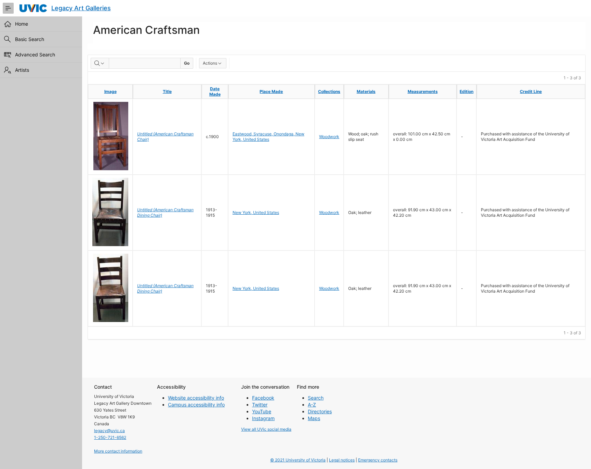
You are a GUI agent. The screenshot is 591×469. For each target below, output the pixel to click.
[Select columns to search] (100, 63)
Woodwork (329, 136)
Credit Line (531, 91)
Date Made (215, 91)
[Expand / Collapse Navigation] (8, 8)
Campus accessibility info (196, 404)
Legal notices (342, 460)
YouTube (261, 411)
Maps (314, 418)
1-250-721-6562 (110, 437)
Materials (366, 91)
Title (167, 91)
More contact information (118, 451)
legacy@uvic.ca (109, 430)
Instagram (263, 418)
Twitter (259, 404)
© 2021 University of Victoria (298, 460)
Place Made (271, 91)
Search (316, 398)
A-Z (312, 404)
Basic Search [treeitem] (29, 39)
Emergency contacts (377, 460)
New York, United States (256, 212)
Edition (466, 91)
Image (110, 91)
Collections (329, 91)
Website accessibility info (196, 398)
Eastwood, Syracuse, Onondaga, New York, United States (268, 136)
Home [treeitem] (21, 24)
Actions (210, 63)
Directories (320, 411)
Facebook (263, 398)
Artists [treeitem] (22, 70)
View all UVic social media (266, 429)
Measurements (423, 91)
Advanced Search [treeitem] (35, 54)
